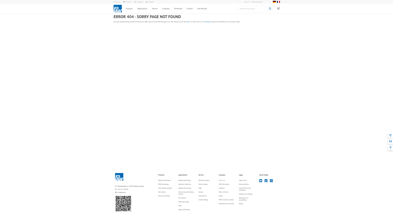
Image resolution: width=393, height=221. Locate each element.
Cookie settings (203, 200)
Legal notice (243, 180)
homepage (207, 22)
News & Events (223, 192)
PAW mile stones (224, 184)
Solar (180, 206)
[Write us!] (390, 141)
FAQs (200, 188)
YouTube (128, 2)
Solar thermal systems (165, 188)
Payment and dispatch (246, 194)
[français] (278, 2)
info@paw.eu (122, 192)
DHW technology (163, 184)
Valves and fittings (164, 196)
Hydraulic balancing (184, 184)
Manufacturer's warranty (226, 204)
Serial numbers (203, 184)
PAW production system (226, 200)
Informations (203, 196)
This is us (222, 180)
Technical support (204, 180)
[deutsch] (274, 2)
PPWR (241, 204)
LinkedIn (151, 2)
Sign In (247, 2)
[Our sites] (390, 147)
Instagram (140, 2)
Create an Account (257, 2)
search (188, 22)
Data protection (244, 184)
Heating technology (164, 180)
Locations (222, 188)
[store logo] (118, 8)
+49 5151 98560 (123, 189)
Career (221, 196)
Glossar (201, 192)
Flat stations (162, 192)
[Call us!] (390, 135)
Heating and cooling (184, 188)
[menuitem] (129, 8)
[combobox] (255, 8)
